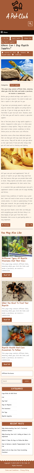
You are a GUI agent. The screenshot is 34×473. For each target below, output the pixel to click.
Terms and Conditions (11, 470)
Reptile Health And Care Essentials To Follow (13, 349)
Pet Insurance (6, 409)
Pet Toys (4, 412)
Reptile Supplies (16, 38)
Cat (3, 397)
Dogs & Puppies (7, 405)
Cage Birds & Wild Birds (9, 394)
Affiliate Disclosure (8, 373)
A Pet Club (5, 38)
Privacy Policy (24, 470)
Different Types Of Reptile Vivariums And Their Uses (14, 260)
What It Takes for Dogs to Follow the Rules (15, 440)
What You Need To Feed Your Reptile (15, 304)
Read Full (8, 275)
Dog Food (4, 401)
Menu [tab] (5, 32)
